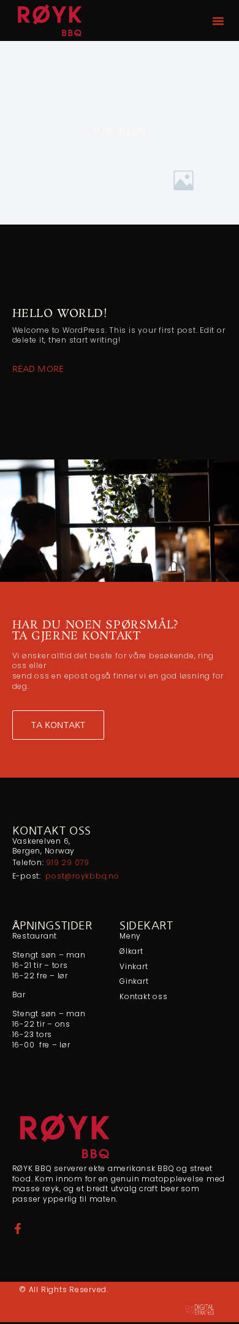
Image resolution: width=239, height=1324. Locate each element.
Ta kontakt (58, 725)
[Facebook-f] (17, 1228)
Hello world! (60, 314)
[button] (218, 21)
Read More (38, 369)
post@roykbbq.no (82, 876)
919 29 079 (67, 862)
